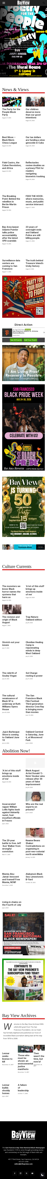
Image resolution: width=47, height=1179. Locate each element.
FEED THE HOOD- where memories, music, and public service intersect (35, 200)
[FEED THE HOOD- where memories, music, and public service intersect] (35, 188)
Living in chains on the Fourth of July (11, 903)
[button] (3, 3)
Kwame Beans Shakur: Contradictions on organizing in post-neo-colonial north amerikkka (35, 847)
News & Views (15, 89)
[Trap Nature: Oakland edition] (35, 609)
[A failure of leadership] (23, 1079)
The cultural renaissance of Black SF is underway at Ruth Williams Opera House (11, 702)
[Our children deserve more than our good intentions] (35, 102)
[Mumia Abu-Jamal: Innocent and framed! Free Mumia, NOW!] (11, 866)
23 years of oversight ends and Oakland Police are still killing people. (33, 232)
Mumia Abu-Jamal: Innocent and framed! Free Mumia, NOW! (11, 878)
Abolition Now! (16, 750)
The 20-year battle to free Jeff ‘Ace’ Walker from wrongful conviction (11, 846)
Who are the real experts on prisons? (34, 807)
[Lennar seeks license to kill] (7, 1048)
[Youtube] (32, 1173)
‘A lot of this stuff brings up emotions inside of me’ (35, 590)
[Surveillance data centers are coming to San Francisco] (11, 253)
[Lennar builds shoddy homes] (7, 1079)
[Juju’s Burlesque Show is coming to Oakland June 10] (11, 724)
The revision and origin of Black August (11, 620)
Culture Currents (16, 566)
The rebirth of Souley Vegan (9, 674)
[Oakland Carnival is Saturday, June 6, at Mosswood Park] (35, 724)
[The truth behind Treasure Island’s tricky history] (35, 253)
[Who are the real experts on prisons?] (35, 796)
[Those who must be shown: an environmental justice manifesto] (25, 1049)
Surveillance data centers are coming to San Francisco (11, 264)
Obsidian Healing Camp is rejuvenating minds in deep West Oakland (34, 648)
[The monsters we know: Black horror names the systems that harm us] (11, 578)
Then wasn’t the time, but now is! (39, 1057)
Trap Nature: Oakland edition (34, 618)
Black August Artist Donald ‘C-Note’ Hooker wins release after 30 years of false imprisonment (35, 777)
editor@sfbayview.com (23, 1164)
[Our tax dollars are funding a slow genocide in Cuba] (35, 130)
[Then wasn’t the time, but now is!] (39, 1048)
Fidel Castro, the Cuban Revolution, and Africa (11, 165)
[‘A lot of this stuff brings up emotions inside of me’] (35, 578)
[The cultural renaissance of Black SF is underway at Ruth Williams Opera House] (11, 688)
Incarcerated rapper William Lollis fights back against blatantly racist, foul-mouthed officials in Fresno (11, 812)
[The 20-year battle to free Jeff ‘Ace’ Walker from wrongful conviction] (11, 833)
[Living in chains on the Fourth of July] (11, 894)
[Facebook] (14, 1173)
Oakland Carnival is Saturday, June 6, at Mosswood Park (35, 736)
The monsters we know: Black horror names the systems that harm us (11, 592)
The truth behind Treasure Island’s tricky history (34, 263)
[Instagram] (20, 1173)
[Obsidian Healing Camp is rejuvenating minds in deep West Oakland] (35, 634)
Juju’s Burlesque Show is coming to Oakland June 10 (10, 736)
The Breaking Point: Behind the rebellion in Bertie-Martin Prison (11, 201)
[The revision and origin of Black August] (11, 609)
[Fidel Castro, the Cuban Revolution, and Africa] (11, 155)
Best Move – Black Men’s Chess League (9, 140)
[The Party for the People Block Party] (11, 102)
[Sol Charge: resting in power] (35, 665)
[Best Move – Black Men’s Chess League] (11, 130)
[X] (26, 1173)
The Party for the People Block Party (11, 112)
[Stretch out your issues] (11, 634)
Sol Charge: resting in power (34, 674)
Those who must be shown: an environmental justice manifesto (25, 1062)
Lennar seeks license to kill (7, 1057)
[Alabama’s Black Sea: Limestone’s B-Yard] (35, 866)
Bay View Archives (19, 1015)
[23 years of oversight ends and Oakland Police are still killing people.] (35, 219)
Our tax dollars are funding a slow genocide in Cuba (35, 140)
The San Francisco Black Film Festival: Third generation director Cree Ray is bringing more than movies (35, 703)
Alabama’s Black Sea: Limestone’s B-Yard (34, 877)
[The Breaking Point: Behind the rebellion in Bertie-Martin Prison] (11, 188)
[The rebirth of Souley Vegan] (11, 665)
